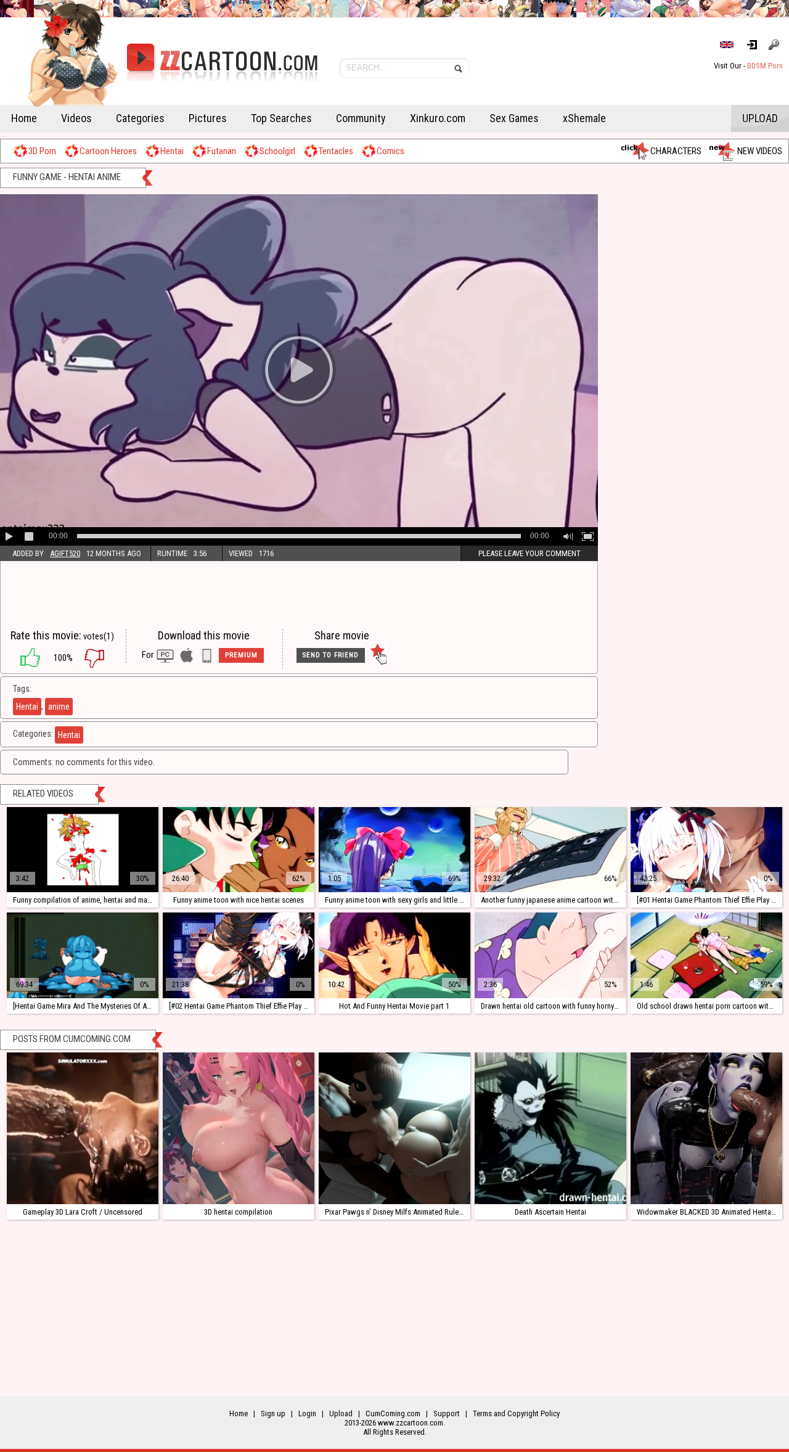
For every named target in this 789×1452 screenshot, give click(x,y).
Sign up (776, 44)
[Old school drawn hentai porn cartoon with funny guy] (706, 955)
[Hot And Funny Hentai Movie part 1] (394, 955)
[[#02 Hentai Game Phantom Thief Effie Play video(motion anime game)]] (238, 955)
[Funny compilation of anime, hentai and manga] (82, 849)
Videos (76, 118)
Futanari (221, 151)
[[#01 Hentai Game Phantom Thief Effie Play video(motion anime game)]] (706, 849)
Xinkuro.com (437, 118)
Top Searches (281, 118)
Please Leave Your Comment (529, 553)
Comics (390, 151)
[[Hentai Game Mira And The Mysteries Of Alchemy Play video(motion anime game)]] (82, 955)
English (732, 44)
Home (24, 118)
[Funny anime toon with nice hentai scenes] (238, 849)
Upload (760, 118)
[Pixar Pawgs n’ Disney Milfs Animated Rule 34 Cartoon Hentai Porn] (394, 1128)
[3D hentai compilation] (238, 1128)
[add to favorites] (377, 655)
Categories (140, 118)
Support (446, 1413)
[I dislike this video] (103, 658)
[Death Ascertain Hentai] (550, 1128)
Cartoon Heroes (108, 151)
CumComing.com (393, 1413)
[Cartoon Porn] (158, 71)
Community (361, 118)
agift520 (65, 553)
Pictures (208, 118)
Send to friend (331, 655)
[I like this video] (24, 658)
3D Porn (42, 151)
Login (756, 44)
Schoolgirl (277, 151)
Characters (675, 151)
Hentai (172, 151)
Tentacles (336, 151)
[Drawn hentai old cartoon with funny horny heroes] (550, 955)
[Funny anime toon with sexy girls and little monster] (394, 849)
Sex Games (514, 118)
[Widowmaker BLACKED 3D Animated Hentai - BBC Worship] (706, 1128)
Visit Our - (748, 65)
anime (59, 707)
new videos (759, 151)
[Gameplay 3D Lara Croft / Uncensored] (82, 1128)
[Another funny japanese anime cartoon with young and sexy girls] (550, 849)
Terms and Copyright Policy (516, 1413)
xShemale (584, 118)
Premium (241, 655)
